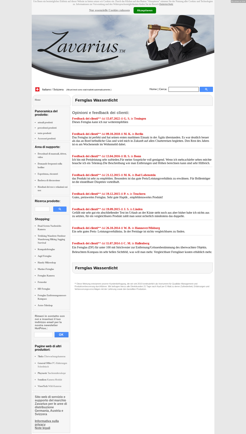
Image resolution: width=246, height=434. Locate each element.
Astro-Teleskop (45, 305)
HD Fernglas (44, 289)
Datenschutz (166, 4)
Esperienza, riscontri (48, 174)
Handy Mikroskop (47, 262)
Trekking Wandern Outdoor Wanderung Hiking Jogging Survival (52, 239)
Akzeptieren (145, 10)
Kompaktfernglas (46, 249)
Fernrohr (42, 282)
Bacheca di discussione (49, 180)
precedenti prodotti (47, 127)
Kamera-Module (50, 379)
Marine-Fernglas (46, 269)
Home (153, 89)
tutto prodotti (44, 133)
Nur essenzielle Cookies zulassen (109, 10)
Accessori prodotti (47, 138)
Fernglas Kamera (46, 275)
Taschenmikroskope (52, 373)
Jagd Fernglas (45, 256)
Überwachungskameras (52, 356)
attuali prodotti (45, 122)
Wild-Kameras (50, 386)
